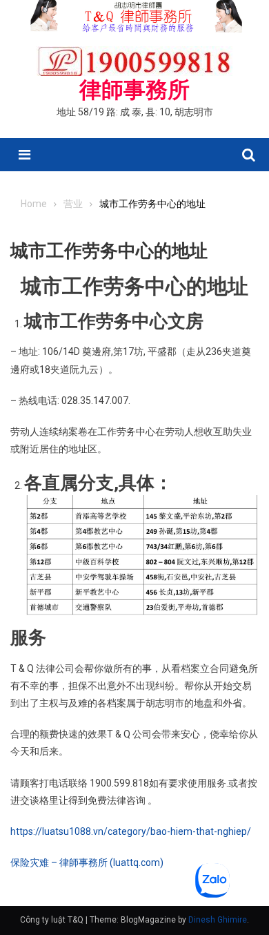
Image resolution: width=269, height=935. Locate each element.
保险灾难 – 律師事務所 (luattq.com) (86, 862)
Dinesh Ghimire (217, 920)
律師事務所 (134, 90)
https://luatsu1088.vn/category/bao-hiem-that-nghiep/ (130, 831)
